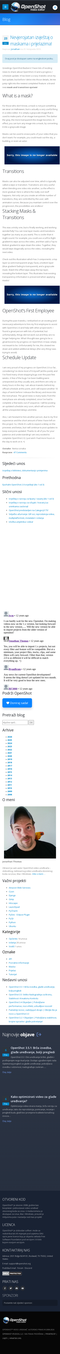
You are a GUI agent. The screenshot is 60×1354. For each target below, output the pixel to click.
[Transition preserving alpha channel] (32, 294)
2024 (9, 743)
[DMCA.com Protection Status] (12, 1273)
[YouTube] (22, 1288)
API (10, 958)
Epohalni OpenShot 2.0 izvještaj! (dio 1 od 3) (23, 484)
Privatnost (50, 1334)
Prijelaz (12, 970)
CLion (11, 891)
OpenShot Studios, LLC (12, 1334)
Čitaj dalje (6, 1072)
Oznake (8, 951)
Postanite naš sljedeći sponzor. (18, 1303)
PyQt (11, 918)
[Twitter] (10, 1288)
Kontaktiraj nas (16, 1250)
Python (12, 922)
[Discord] (16, 1288)
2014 (9, 775)
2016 (9, 768)
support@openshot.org (20, 1263)
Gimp (11, 899)
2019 (9, 759)
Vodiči (12, 946)
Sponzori (10, 1295)
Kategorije (11, 931)
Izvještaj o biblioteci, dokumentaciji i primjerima (25, 470)
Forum (20, 1268)
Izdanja (12, 942)
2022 (9, 749)
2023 (9, 746)
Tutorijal (13, 974)
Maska (12, 966)
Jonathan (15, 49)
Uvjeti (4, 1338)
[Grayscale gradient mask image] (32, 155)
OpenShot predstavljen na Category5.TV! (28, 510)
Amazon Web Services (20, 887)
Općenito (13, 938)
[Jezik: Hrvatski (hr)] (55, 7)
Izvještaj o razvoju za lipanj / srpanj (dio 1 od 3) (31, 498)
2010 (9, 788)
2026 (9, 736)
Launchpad (14, 907)
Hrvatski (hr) (15, 1338)
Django (12, 895)
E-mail (13, 1268)
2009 (9, 791)
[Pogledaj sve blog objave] (39, 1034)
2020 (9, 756)
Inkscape (13, 903)
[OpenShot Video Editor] (28, 6)
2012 (9, 781)
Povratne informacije (19, 962)
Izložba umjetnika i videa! (21, 521)
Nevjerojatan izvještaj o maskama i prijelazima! (31, 40)
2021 (9, 752)
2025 (9, 740)
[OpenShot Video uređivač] (14, 1320)
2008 (9, 794)
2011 (9, 784)
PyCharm (13, 910)
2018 (9, 762)
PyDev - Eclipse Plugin (19, 914)
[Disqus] (30, 567)
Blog (6, 19)
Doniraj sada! (18, 703)
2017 (9, 765)
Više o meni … (38, 873)
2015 (9, 772)
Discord (28, 1268)
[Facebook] (4, 1288)
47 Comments (20, 452)
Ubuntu (12, 926)
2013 (9, 778)
